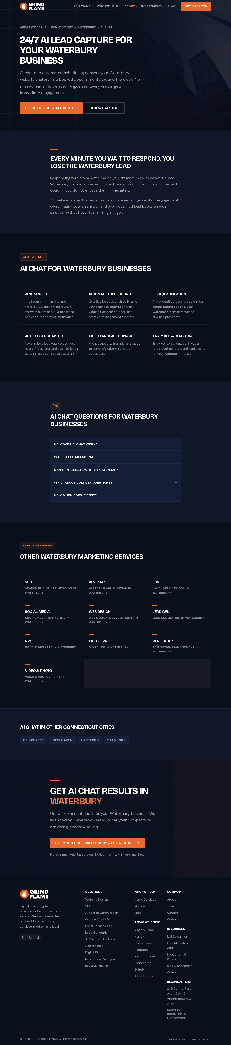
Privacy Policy (176, 1039)
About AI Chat (105, 108)
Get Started (196, 6)
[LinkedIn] (38, 937)
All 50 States (143, 976)
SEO (88, 906)
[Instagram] (31, 937)
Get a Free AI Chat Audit (49, 108)
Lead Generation (97, 932)
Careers (173, 913)
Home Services (145, 899)
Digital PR (92, 952)
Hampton (141, 950)
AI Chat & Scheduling (100, 939)
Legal (138, 913)
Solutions (82, 6)
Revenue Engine (96, 966)
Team (171, 906)
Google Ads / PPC (97, 919)
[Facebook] (23, 937)
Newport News (144, 956)
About (129, 6)
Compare (174, 972)
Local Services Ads (98, 926)
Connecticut (62, 27)
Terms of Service (200, 1039)
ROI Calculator (177, 936)
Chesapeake (143, 943)
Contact (173, 919)
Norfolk (139, 936)
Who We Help (107, 6)
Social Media (94, 946)
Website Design (96, 899)
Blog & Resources (179, 966)
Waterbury (86, 27)
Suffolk (139, 969)
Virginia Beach (144, 930)
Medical (139, 906)
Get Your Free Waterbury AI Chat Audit (95, 843)
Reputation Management (103, 959)
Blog (171, 6)
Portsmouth (142, 963)
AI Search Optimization (101, 913)
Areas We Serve (33, 27)
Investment (151, 6)
